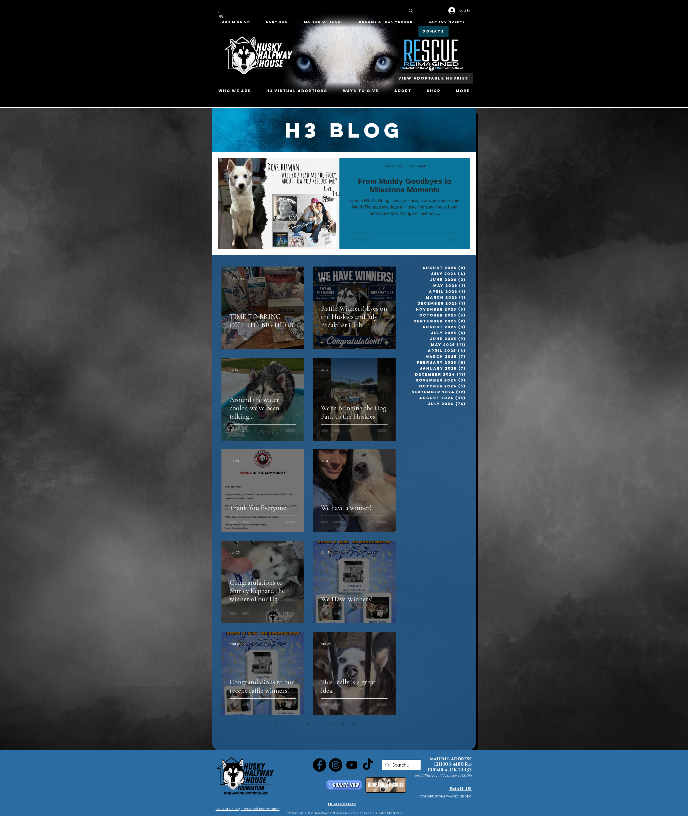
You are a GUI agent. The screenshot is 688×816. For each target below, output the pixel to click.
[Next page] (342, 724)
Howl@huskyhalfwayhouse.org (444, 796)
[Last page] (354, 724)
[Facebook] (319, 765)
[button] (221, 15)
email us (460, 789)
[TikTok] (368, 765)
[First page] (263, 724)
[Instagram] (335, 765)
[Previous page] (275, 724)
